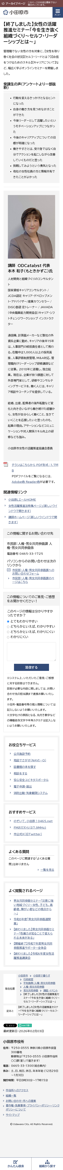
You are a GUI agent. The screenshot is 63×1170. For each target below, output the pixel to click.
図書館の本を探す (25, 766)
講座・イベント (50, 990)
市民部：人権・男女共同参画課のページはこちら (33, 580)
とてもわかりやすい (24, 621)
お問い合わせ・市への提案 (21, 1101)
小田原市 (16, 12)
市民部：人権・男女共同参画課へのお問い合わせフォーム (33, 572)
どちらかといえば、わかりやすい (32, 626)
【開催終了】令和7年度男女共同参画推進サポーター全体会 (33, 945)
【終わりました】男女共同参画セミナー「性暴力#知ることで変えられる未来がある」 (34, 933)
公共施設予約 (22, 753)
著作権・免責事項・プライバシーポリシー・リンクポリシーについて (32, 1107)
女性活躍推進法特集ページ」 (32, 508)
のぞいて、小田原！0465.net (33, 821)
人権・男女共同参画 (33, 987)
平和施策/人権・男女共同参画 (39, 983)
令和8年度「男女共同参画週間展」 (32, 921)
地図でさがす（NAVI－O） (30, 760)
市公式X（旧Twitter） (28, 834)
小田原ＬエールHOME (22, 499)
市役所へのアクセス (17, 1090)
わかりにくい (19, 636)
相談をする (20, 773)
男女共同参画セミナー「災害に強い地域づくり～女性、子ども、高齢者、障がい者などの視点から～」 (33, 907)
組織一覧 (11, 1095)
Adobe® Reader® (26, 481)
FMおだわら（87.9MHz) (30, 827)
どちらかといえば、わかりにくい (32, 631)
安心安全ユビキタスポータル (31, 780)
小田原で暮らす (41, 975)
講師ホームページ (32, 520)
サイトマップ (13, 1115)
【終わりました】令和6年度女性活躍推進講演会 (34, 955)
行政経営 (28, 979)
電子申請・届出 (23, 786)
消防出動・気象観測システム (31, 793)
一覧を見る (47, 869)
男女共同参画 (30, 990)
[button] (57, 12)
